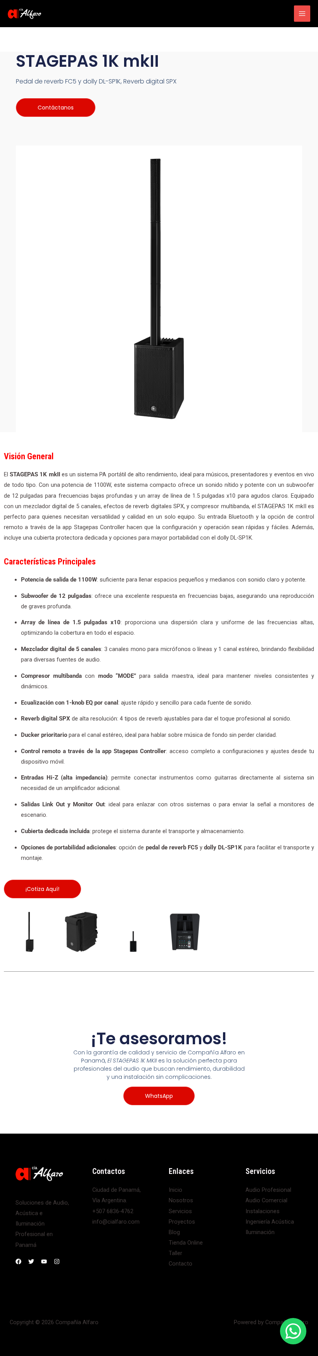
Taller (175, 1253)
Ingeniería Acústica (269, 1221)
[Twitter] (31, 1261)
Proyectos (182, 1221)
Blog (174, 1232)
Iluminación (260, 1232)
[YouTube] (44, 1261)
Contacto (180, 1263)
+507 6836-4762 (112, 1211)
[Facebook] (18, 1261)
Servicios (180, 1211)
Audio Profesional (268, 1189)
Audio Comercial (266, 1200)
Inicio (175, 1189)
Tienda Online (186, 1242)
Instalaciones (262, 1211)
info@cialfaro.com (116, 1221)
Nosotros (181, 1200)
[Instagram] (57, 1261)
